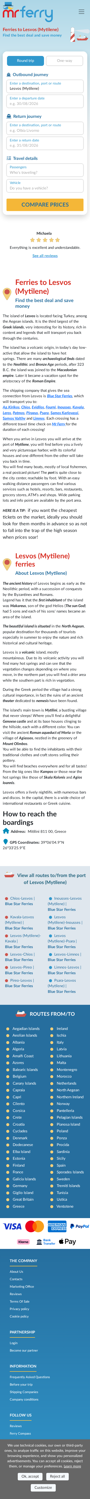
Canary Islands (24, 1083)
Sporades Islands (70, 1172)
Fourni (51, 407)
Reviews (16, 1294)
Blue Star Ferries (59, 396)
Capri (17, 1097)
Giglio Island (23, 1193)
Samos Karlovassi (64, 413)
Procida (63, 1145)
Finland (18, 1165)
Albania (18, 1042)
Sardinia (63, 1152)
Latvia (61, 1049)
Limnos (38, 418)
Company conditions (24, 1399)
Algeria (18, 1049)
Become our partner (24, 1350)
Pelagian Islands (70, 1117)
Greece (18, 1206)
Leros (7, 413)
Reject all (57, 1476)
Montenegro (67, 1070)
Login (14, 1343)
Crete (17, 1117)
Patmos (18, 413)
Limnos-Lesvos (67, 967)
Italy (60, 1042)
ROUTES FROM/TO (52, 1014)
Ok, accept (30, 1476)
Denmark (20, 1138)
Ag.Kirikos (11, 407)
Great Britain (23, 1199)
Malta (61, 1063)
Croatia (18, 1124)
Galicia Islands (24, 1179)
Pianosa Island (68, 1124)
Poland (62, 1131)
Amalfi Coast (23, 1056)
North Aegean (68, 1090)
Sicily (61, 1158)
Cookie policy (19, 1316)
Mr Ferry (59, 424)
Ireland (62, 1029)
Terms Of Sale (20, 1301)
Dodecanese (23, 1145)
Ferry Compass (20, 1433)
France (18, 1172)
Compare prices (45, 205)
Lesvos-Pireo (21, 967)
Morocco (64, 1076)
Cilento (19, 1104)
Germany (20, 1186)
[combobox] (45, 89)
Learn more (72, 1466)
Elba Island (21, 1152)
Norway (63, 1104)
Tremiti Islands (68, 1186)
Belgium (19, 1076)
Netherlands (66, 1083)
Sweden (63, 1179)
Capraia (19, 1090)
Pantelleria (65, 1111)
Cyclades (20, 1131)
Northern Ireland (70, 1097)
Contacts (16, 1279)
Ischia (61, 1035)
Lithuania (64, 1056)
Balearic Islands (25, 1070)
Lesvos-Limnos (67, 954)
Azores (18, 1063)
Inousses (64, 407)
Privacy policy (19, 1309)
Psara (44, 413)
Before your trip (21, 1384)
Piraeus (32, 413)
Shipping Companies (24, 1392)
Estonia (19, 1158)
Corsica (19, 1111)
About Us (16, 1272)
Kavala (78, 407)
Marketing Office (22, 1286)
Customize (43, 1488)
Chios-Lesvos (22, 898)
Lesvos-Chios (22, 954)
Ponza (62, 1138)
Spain (61, 1165)
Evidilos (38, 407)
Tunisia (62, 1193)
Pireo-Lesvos (21, 980)
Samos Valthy (14, 418)
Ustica (62, 1199)
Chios (25, 407)
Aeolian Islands (24, 1035)
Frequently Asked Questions (30, 1377)
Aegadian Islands (26, 1029)
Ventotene (65, 1206)
